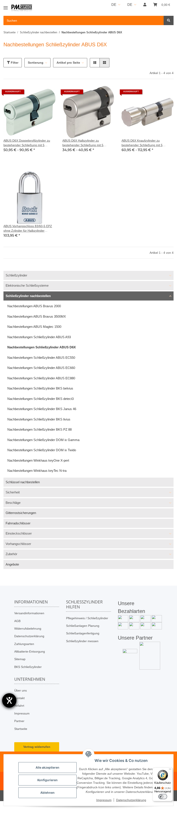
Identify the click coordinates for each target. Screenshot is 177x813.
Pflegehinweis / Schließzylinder (87, 618)
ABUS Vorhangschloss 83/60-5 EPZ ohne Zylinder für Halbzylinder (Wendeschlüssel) (27, 228)
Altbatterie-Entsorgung (29, 651)
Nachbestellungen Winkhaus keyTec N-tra (36, 470)
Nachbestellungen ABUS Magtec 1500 (34, 326)
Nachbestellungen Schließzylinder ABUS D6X (41, 347)
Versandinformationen (29, 613)
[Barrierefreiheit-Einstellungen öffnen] (9, 700)
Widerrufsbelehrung (27, 628)
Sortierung (35, 62)
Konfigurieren (47, 780)
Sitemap (19, 659)
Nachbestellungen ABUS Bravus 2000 (34, 306)
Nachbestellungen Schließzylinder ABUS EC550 (41, 357)
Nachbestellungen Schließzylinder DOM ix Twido (41, 450)
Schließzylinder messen (82, 641)
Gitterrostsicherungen (21, 513)
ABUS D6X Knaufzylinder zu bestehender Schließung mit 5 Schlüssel (142, 143)
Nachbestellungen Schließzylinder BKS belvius (40, 388)
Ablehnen (47, 792)
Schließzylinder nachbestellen (28, 296)
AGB (17, 621)
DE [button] (113, 4)
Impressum (22, 713)
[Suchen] (169, 20)
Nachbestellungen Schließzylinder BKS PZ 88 (39, 429)
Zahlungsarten (24, 644)
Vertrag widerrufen (36, 746)
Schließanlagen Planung (82, 625)
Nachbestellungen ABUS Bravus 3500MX (36, 316)
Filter (14, 62)
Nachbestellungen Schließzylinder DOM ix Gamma (43, 440)
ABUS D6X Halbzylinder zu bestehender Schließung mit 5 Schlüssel (82, 143)
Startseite (20, 729)
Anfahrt (19, 705)
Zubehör (11, 554)
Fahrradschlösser (18, 523)
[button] (145, 4)
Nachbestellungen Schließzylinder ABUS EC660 (41, 368)
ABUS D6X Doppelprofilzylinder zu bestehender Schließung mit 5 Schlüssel (26, 143)
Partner (19, 721)
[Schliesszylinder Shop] (21, 8)
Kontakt (19, 698)
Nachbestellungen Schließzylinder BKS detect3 (40, 399)
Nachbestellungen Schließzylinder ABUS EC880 (41, 378)
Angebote (12, 564)
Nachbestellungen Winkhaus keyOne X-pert (38, 460)
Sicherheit (13, 492)
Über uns (20, 690)
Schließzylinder (16, 275)
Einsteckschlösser (19, 533)
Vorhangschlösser (18, 544)
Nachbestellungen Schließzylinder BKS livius (38, 419)
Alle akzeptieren (47, 767)
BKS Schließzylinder (28, 667)
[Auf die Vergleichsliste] (37, 93)
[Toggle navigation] (5, 6)
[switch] (162, 796)
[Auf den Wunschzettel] (48, 93)
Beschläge (13, 502)
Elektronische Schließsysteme (27, 285)
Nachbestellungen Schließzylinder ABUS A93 (39, 337)
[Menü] (170, 770)
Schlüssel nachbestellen (23, 482)
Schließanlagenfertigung (82, 633)
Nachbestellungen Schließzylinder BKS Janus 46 (41, 409)
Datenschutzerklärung (29, 636)
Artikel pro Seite (68, 62)
